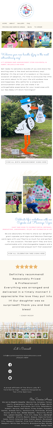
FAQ (28, 23)
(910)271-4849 (22, 357)
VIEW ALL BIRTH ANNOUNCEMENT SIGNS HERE (26, 162)
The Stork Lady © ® (32, 387)
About (12, 23)
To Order (38, 27)
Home (4, 23)
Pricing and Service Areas (13, 27)
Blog (30, 27)
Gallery (20, 23)
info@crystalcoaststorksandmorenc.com (22, 355)
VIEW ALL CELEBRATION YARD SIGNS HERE (26, 253)
